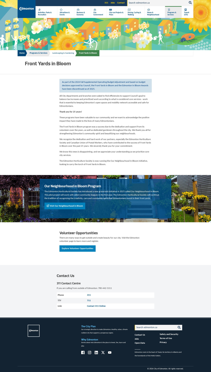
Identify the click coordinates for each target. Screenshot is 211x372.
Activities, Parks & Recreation (45, 14)
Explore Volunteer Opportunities (77, 248)
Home (22, 53)
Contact (121, 3)
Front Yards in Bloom (88, 53)
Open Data (140, 343)
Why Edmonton (89, 339)
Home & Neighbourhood (153, 14)
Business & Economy (81, 14)
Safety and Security (169, 334)
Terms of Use (166, 338)
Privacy (163, 342)
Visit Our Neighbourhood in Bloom (66, 206)
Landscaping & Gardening (63, 53)
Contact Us (140, 335)
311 (106, 3)
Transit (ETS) (186, 14)
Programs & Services (172, 14)
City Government (98, 14)
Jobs (113, 3)
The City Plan (88, 326)
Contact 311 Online (96, 306)
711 (89, 301)
